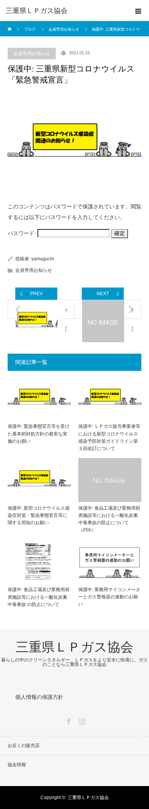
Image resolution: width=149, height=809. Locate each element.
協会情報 (17, 764)
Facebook (68, 720)
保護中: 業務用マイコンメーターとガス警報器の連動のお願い (109, 597)
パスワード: (22, 233)
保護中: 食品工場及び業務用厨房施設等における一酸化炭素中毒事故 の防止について (39, 597)
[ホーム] (10, 24)
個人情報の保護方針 (39, 697)
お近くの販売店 (24, 745)
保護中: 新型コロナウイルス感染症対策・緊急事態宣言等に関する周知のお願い (39, 515)
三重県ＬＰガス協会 (37, 11)
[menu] (138, 10)
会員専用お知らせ (31, 53)
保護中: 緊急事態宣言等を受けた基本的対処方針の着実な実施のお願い (39, 433)
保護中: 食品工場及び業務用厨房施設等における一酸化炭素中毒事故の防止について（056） (109, 519)
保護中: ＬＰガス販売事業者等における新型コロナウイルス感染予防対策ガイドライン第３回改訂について (109, 437)
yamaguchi (42, 259)
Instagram (81, 720)
